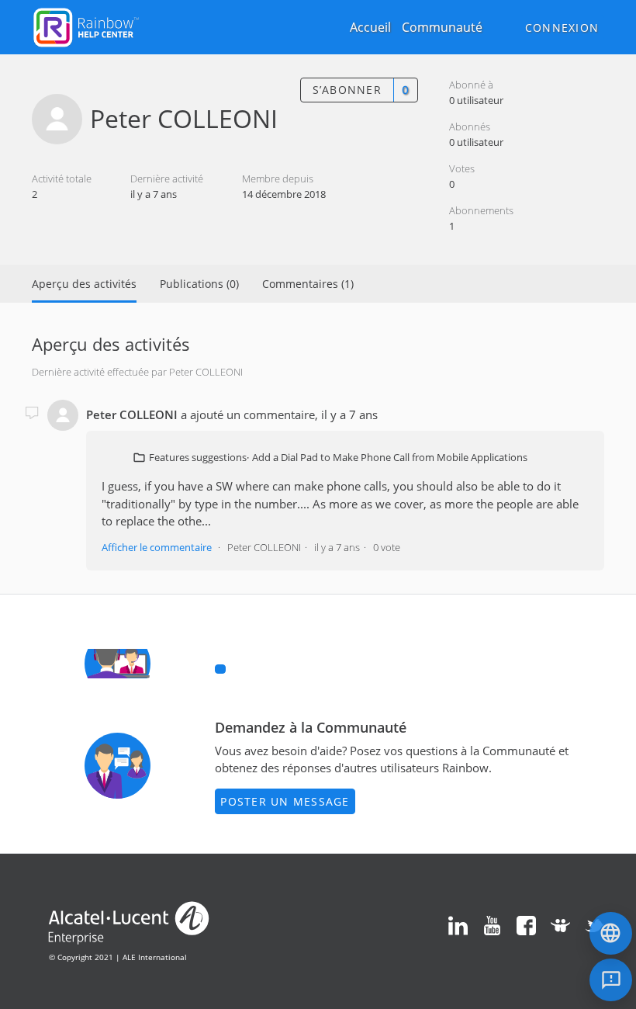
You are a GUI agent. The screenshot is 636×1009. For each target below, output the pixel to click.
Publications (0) (199, 283)
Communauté (442, 27)
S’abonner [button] (347, 89)
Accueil (370, 27)
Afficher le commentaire (157, 547)
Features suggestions (198, 457)
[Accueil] (86, 25)
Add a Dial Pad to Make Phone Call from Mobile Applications (389, 457)
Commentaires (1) (308, 283)
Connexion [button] (562, 27)
